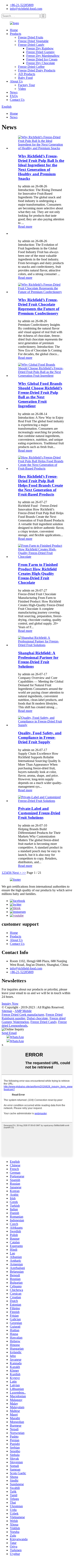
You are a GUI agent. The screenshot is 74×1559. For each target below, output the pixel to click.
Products (15, 33)
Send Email (9, 1033)
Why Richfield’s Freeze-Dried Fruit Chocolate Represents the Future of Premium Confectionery (38, 306)
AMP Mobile (23, 1011)
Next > (17, 872)
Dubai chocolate (37, 1018)
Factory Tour (26, 85)
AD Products (26, 74)
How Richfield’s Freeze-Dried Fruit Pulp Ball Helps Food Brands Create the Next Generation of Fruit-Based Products (40, 485)
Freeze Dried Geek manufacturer (23, 1014)
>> (24, 872)
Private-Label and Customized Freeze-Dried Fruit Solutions (39, 813)
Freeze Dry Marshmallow (43, 55)
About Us (16, 81)
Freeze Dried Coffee (31, 66)
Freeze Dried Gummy (40, 52)
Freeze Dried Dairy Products (36, 70)
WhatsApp (17, 1037)
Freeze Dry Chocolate (40, 63)
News (13, 92)
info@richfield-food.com (26, 8)
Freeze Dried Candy (31, 44)
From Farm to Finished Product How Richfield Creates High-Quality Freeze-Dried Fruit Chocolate (38, 573)
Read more (25, 226)
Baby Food (25, 77)
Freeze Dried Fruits (30, 37)
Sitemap (7, 1011)
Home (14, 30)
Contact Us (17, 99)
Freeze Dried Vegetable (33, 41)
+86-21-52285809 (22, 5)
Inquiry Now (10, 1003)
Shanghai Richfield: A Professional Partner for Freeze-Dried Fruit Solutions (38, 660)
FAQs (14, 96)
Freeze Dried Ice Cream (41, 59)
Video (22, 88)
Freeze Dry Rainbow (40, 48)
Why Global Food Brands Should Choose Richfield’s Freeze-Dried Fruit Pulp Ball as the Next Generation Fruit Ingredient (40, 394)
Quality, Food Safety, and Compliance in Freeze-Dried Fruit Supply (39, 737)
